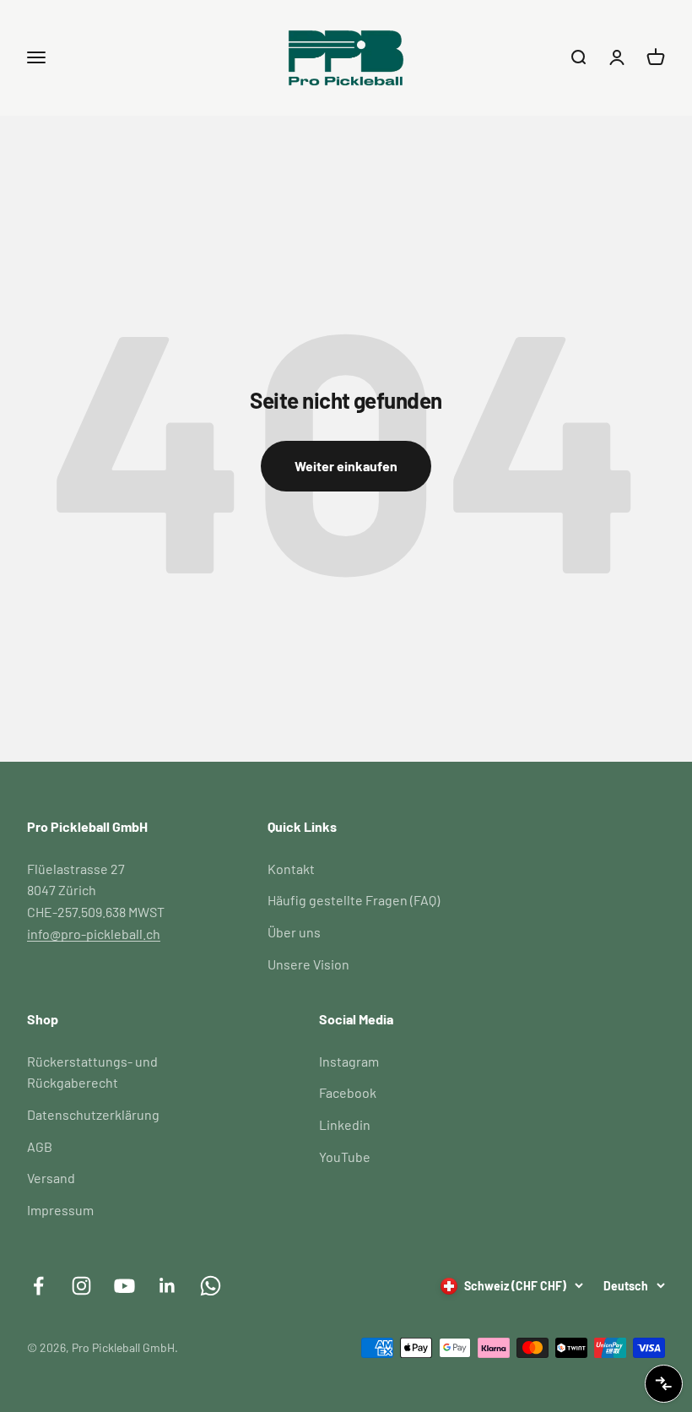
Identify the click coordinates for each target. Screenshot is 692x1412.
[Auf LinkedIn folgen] (167, 1285)
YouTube (344, 1157)
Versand (51, 1178)
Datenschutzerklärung (93, 1114)
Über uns (294, 932)
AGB (39, 1146)
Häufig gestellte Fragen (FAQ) (354, 900)
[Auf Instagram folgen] (81, 1285)
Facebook (347, 1092)
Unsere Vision (308, 964)
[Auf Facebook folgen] (38, 1285)
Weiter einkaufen (346, 466)
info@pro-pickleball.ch (93, 934)
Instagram (349, 1061)
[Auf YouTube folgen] (124, 1285)
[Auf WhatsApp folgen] (210, 1285)
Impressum (60, 1210)
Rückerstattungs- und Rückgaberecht (92, 1072)
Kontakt (291, 869)
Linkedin (344, 1124)
